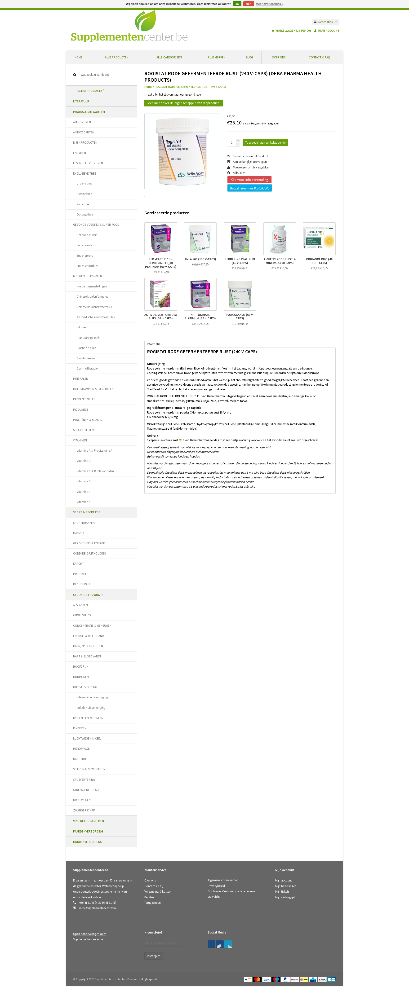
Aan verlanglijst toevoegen (249, 162)
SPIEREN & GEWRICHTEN (89, 769)
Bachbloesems (86, 358)
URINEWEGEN (82, 800)
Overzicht (214, 897)
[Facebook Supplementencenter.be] (211, 944)
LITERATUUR (81, 101)
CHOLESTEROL (82, 615)
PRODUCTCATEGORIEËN (89, 112)
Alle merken (217, 57)
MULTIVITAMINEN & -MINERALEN (93, 389)
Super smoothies (87, 266)
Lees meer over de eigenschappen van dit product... (184, 103)
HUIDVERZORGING (85, 687)
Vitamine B (83, 461)
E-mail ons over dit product (250, 156)
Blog (249, 57)
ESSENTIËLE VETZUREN (88, 163)
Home (78, 57)
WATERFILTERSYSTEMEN (88, 821)
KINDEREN (79, 728)
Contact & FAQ (319, 57)
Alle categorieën (169, 57)
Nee (248, 4)
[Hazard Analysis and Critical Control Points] (276, 934)
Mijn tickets (282, 892)
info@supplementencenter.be (97, 908)
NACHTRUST (81, 759)
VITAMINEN (80, 440)
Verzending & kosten (157, 892)
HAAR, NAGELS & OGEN (88, 646)
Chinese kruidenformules (92, 297)
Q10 (181, 440)
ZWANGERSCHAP (84, 810)
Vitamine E (83, 492)
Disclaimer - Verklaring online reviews (231, 891)
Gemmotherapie (87, 368)
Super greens (85, 256)
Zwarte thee (84, 194)
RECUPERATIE (82, 584)
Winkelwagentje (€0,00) (293, 31)
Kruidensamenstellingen (92, 286)
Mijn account (328, 31)
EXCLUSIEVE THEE (84, 174)
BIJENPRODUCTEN (85, 143)
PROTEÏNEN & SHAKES (87, 420)
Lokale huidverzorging (91, 708)
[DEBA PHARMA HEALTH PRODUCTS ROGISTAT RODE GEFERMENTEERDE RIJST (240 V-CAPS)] (182, 151)
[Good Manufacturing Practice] (275, 934)
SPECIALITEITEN (83, 430)
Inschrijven (153, 956)
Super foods (84, 245)
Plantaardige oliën (88, 338)
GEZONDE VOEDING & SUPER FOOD (96, 225)
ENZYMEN (79, 153)
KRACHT (78, 564)
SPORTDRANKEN (84, 523)
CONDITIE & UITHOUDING (89, 553)
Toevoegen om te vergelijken (251, 167)
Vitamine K (83, 502)
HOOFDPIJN (81, 667)
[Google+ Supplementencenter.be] (228, 944)
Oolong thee (85, 214)
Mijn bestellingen (285, 886)
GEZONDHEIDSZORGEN (88, 595)
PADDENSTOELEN (84, 399)
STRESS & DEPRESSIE (86, 790)
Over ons (278, 57)
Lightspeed (149, 979)
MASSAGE (79, 533)
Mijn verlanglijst (285, 897)
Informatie (153, 344)
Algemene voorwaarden (223, 880)
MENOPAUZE (81, 749)
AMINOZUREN (82, 122)
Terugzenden (152, 903)
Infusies (81, 327)
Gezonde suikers (87, 235)
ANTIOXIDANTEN (83, 132)
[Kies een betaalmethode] (248, 979)
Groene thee (84, 184)
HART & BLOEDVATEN (87, 656)
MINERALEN (80, 379)
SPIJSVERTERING (84, 780)
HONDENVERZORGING (87, 842)
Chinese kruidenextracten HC (95, 307)
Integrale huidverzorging (92, 697)
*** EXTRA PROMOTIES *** (90, 91)
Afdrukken (238, 173)
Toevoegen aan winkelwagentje (265, 143)
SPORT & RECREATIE (86, 512)
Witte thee (83, 204)
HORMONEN (81, 677)
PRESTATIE (80, 574)
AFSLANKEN (80, 605)
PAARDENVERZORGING (88, 831)
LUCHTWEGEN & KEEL (87, 738)
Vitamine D (84, 481)
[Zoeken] (74, 74)
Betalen (149, 897)
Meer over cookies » (269, 4)
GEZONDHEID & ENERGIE (89, 543)
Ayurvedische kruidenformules (96, 317)
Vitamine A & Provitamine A (94, 451)
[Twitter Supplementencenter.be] (220, 944)
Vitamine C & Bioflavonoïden (95, 471)
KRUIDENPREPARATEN (87, 276)
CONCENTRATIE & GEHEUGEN (92, 626)
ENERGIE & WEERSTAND (88, 636)
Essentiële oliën (86, 348)
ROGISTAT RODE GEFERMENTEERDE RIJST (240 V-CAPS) (190, 87)
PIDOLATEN (80, 410)
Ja (237, 4)
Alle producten (117, 57)
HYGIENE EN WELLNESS (88, 718)
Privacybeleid (216, 886)
